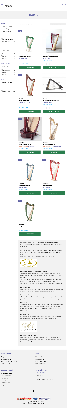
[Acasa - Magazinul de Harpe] (11, 5)
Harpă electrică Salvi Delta (51, 100)
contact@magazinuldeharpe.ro (42, 379)
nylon (5, 75)
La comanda (7, 91)
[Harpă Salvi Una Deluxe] (30, 211)
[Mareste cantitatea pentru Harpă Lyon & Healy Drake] (51, 64)
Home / (4, 9)
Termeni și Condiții (6, 359)
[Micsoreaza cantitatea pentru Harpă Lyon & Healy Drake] (45, 64)
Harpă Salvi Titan (24, 100)
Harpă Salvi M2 (47, 185)
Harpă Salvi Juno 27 (25, 185)
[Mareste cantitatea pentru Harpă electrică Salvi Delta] (51, 108)
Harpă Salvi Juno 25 (25, 56)
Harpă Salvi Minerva (49, 144)
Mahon (5, 54)
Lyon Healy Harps (8, 39)
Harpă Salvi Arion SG (25, 144)
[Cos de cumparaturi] (65, 5)
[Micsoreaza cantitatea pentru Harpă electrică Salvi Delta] (45, 108)
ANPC (36, 366)
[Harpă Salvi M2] (54, 170)
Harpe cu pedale (7, 27)
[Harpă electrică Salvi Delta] (54, 85)
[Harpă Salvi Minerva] (54, 129)
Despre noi (4, 357)
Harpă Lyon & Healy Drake (50, 56)
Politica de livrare (6, 364)
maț (4, 72)
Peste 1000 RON (7, 82)
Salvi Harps (6, 41)
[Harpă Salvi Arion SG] (30, 129)
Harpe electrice (6, 31)
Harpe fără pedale (7, 29)
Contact (3, 366)
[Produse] (2, 5)
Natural (5, 56)
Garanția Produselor (41, 361)
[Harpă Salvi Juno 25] (30, 41)
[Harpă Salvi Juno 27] (30, 170)
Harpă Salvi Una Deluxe (26, 226)
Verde (5, 58)
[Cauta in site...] (63, 5)
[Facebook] (33, 391)
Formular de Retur (40, 364)
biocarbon (6, 70)
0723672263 (40, 375)
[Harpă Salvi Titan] (30, 85)
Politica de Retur (39, 359)
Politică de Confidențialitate (9, 361)
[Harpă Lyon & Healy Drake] (54, 41)
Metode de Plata (39, 357)
